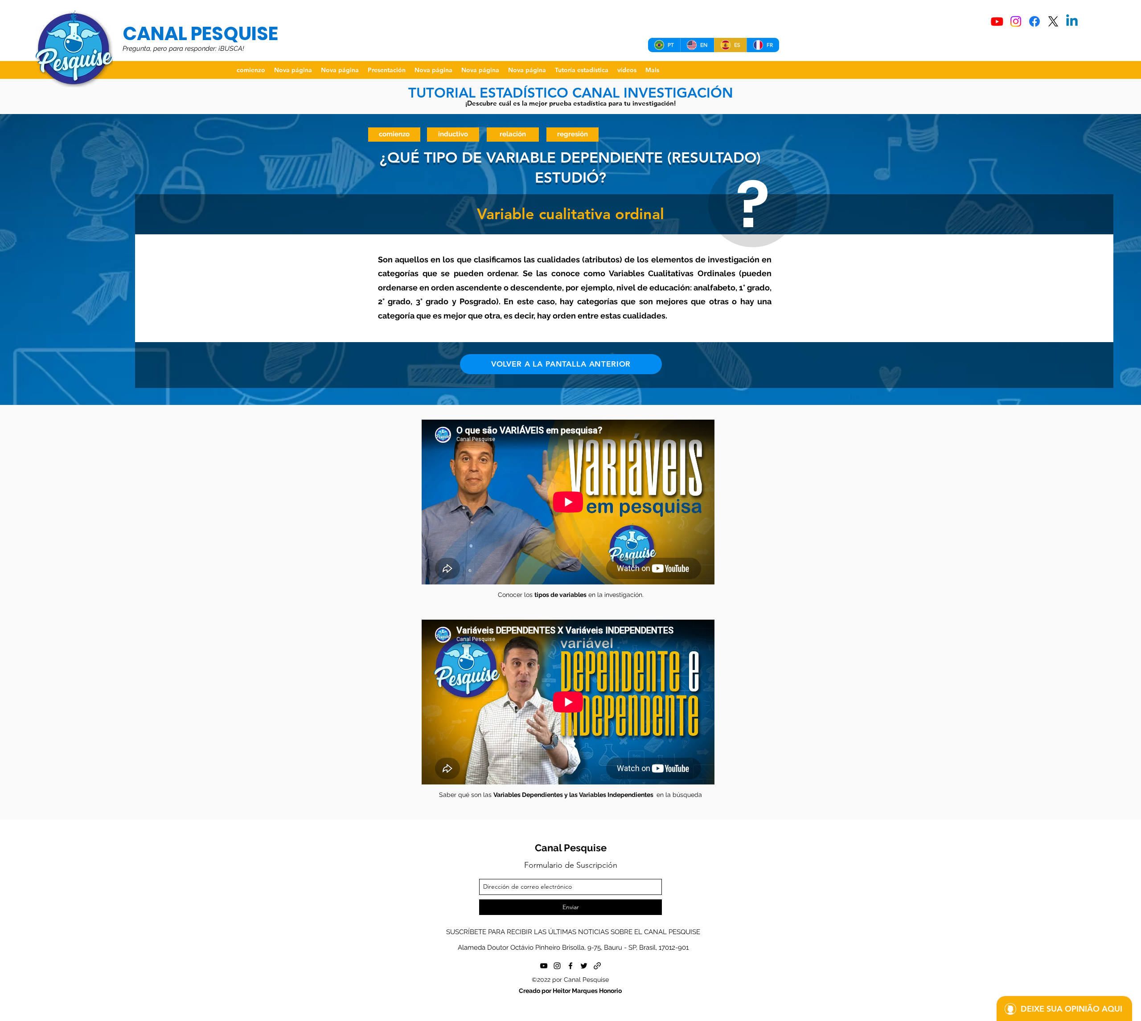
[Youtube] (997, 21)
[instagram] (557, 965)
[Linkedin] (1072, 21)
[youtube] (543, 965)
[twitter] (583, 965)
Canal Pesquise (571, 848)
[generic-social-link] (597, 965)
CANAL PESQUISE (200, 33)
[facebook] (570, 965)
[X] (1053, 21)
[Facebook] (1034, 21)
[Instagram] (1016, 21)
